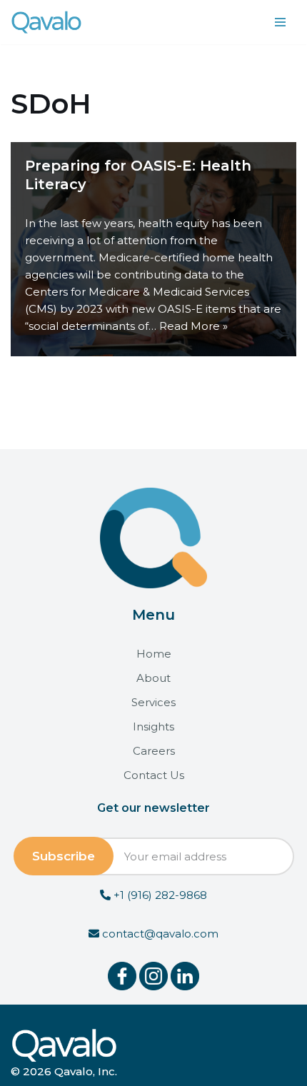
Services (153, 702)
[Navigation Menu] (280, 22)
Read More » (193, 326)
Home (153, 653)
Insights (153, 726)
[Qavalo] (46, 22)
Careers (154, 751)
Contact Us (154, 775)
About (153, 678)
